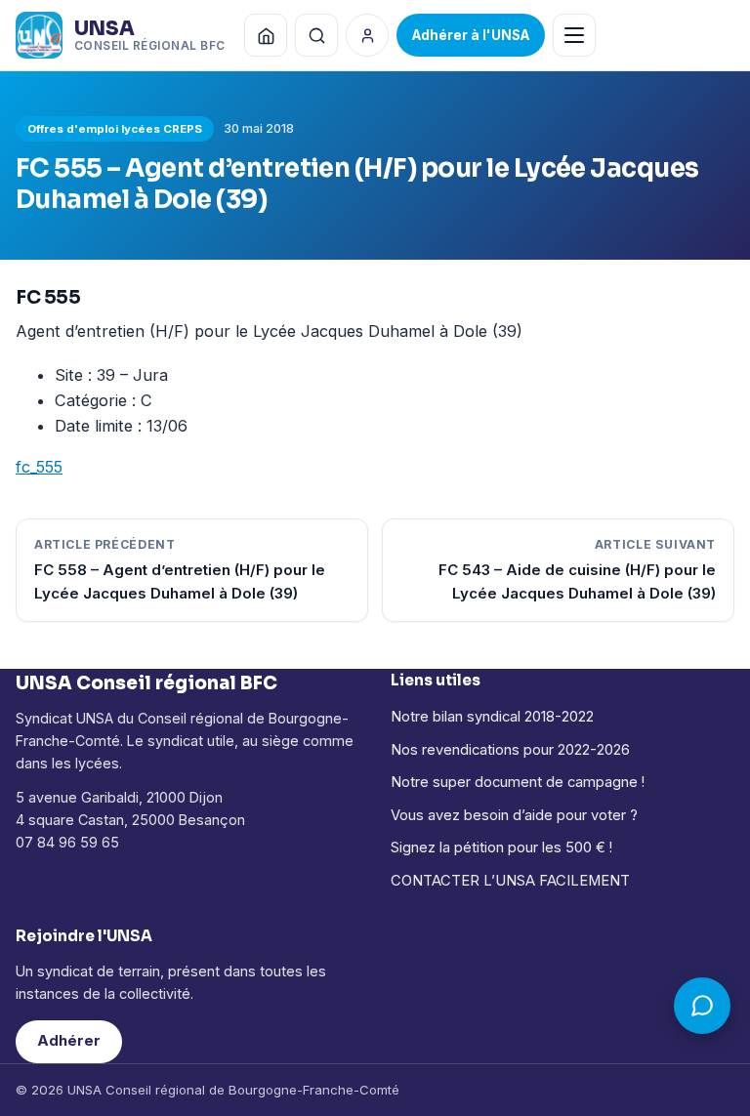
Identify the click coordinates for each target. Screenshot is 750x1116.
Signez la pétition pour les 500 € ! (501, 847)
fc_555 (39, 466)
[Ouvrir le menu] (574, 35)
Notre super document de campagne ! (518, 782)
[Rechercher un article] (316, 35)
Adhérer (69, 1041)
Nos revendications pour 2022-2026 (510, 750)
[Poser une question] (702, 1005)
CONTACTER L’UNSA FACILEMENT (510, 880)
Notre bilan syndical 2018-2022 (492, 716)
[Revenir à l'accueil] (265, 35)
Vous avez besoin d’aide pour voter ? (514, 815)
